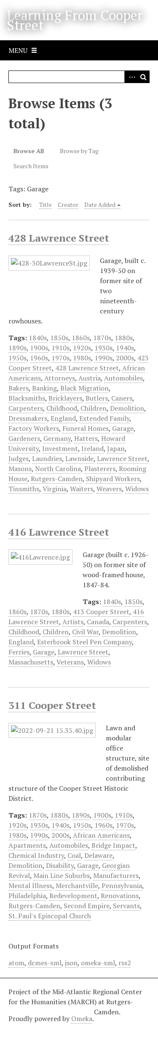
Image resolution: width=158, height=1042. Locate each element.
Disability (60, 865)
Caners (121, 398)
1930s (103, 347)
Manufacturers (116, 875)
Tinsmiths (23, 488)
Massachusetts (30, 662)
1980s (82, 357)
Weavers (109, 488)
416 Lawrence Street (58, 532)
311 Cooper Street (52, 705)
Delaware (98, 855)
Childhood (61, 408)
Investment (60, 448)
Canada (98, 621)
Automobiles (123, 378)
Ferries (18, 651)
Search (143, 76)
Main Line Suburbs (61, 875)
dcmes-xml (45, 962)
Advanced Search (130, 76)
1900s (39, 347)
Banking (44, 388)
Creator (68, 204)
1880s (124, 337)
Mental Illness (30, 885)
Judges (18, 458)
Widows (137, 488)
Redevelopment (73, 895)
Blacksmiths (26, 398)
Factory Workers (33, 428)
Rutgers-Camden (57, 478)
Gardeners (24, 438)
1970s (60, 357)
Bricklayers (65, 398)
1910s (60, 347)
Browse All (28, 151)
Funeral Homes (85, 428)
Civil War (85, 631)
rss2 (124, 962)
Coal (74, 855)
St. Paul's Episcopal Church (49, 915)
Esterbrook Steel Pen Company (84, 641)
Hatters (86, 438)
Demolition (127, 408)
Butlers (97, 398)
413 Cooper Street (101, 611)
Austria (89, 378)
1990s (103, 357)
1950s (17, 357)
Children (93, 408)
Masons (20, 468)
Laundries (47, 458)
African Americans (101, 835)
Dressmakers (27, 418)
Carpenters (25, 408)
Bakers (18, 388)
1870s (102, 337)
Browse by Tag (79, 151)
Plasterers (99, 468)
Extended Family (104, 418)
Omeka (81, 1018)
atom (16, 962)
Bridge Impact (113, 845)
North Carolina (58, 468)
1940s (125, 347)
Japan (116, 448)
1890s (17, 347)
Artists (72, 621)
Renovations (120, 895)
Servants (126, 905)
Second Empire (87, 905)
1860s (81, 337)
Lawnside (79, 458)
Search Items (30, 166)
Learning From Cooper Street (75, 20)
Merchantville (77, 885)
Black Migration (84, 388)
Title (45, 204)
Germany (57, 438)
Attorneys (59, 378)
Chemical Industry (36, 855)
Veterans (70, 662)
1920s (82, 347)
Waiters (81, 488)
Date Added (99, 204)
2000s (125, 357)
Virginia (55, 488)
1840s (38, 337)
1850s (59, 337)
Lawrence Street (122, 458)
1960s (39, 357)
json (71, 962)
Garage (123, 428)
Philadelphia (27, 895)
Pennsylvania (122, 885)
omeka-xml (98, 962)
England (63, 418)
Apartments (27, 845)
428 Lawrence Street (58, 238)
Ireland (92, 448)
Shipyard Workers (113, 478)
